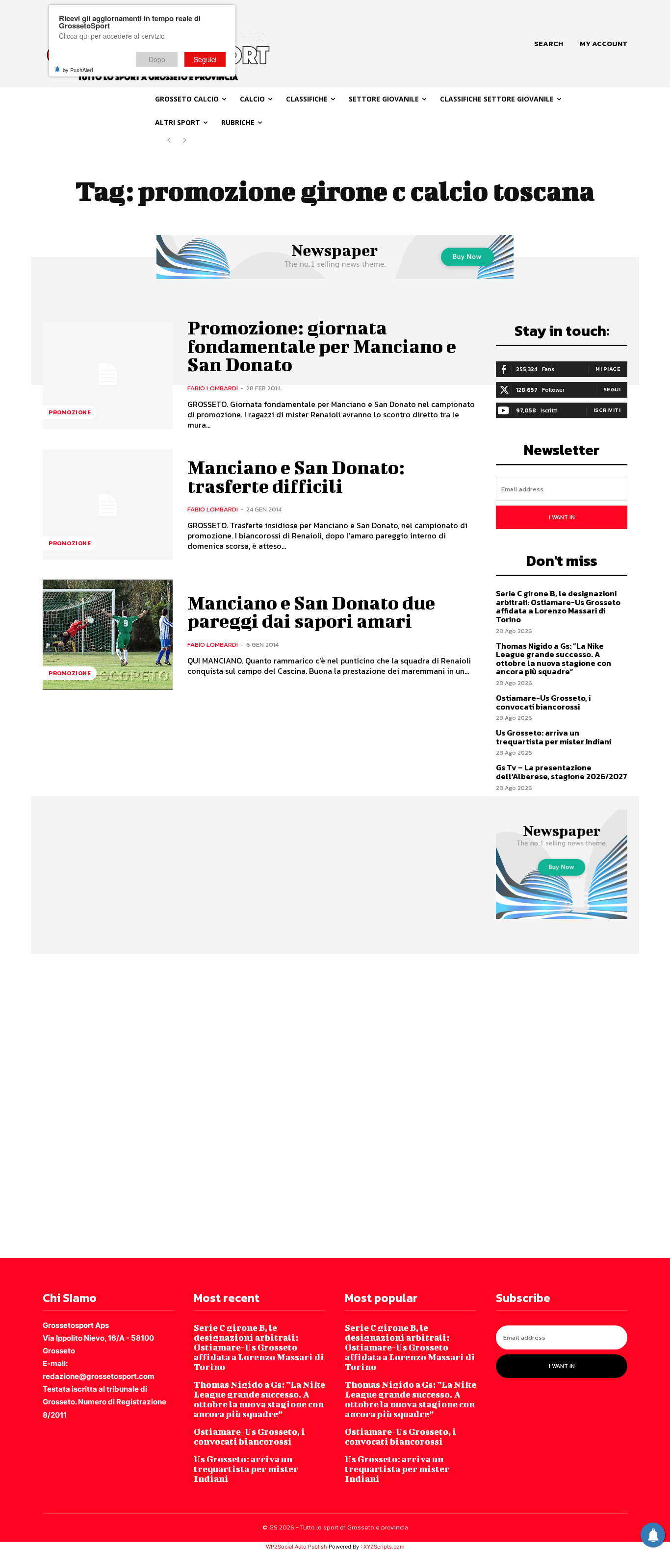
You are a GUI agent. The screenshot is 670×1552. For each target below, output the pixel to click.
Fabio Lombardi (212, 388)
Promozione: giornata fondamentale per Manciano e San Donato (321, 346)
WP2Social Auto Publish (296, 1546)
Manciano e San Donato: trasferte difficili (296, 477)
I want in (562, 517)
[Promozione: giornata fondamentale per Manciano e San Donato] (108, 374)
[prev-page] (169, 140)
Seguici (205, 59)
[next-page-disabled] (185, 140)
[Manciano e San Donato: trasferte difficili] (108, 505)
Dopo (157, 59)
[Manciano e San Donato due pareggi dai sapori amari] (108, 635)
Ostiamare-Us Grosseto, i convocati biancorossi (543, 702)
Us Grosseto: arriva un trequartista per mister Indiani (553, 737)
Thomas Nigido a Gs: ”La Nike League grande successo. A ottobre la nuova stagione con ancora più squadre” (553, 659)
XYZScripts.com (384, 1546)
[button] (548, 44)
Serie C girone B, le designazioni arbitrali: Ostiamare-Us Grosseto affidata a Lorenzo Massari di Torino (558, 606)
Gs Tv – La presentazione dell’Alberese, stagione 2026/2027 (561, 772)
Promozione (70, 412)
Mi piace (607, 369)
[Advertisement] (294, 1105)
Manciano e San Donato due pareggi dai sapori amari (311, 612)
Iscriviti (607, 410)
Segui (612, 389)
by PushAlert (78, 70)
